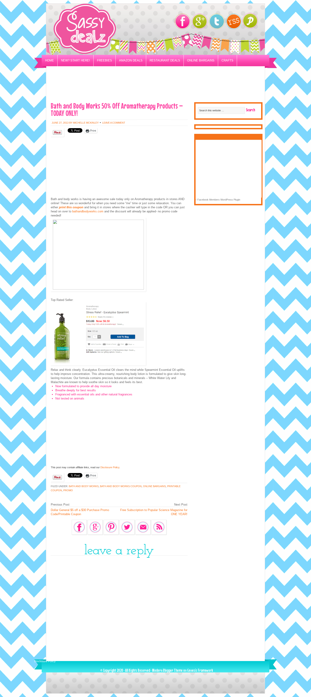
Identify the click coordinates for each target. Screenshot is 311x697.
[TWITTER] (216, 21)
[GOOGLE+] (199, 21)
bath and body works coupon (121, 486)
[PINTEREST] (252, 22)
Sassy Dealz (103, 29)
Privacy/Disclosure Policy (67, 72)
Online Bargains (200, 60)
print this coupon (71, 207)
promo (68, 490)
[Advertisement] (155, 88)
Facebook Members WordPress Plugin (218, 199)
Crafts (227, 60)
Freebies (104, 60)
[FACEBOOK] (182, 21)
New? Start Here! (75, 60)
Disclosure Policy (109, 467)
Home (49, 60)
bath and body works (84, 486)
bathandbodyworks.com (87, 211)
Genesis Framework (200, 670)
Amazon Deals (131, 60)
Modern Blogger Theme (167, 670)
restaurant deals (165, 60)
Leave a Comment (113, 122)
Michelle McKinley (86, 122)
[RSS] (233, 21)
